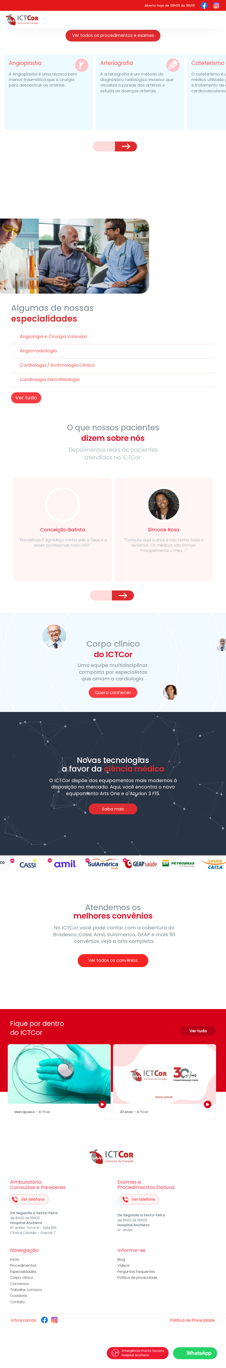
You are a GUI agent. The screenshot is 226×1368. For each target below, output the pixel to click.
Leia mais (62, 570)
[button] (104, 146)
